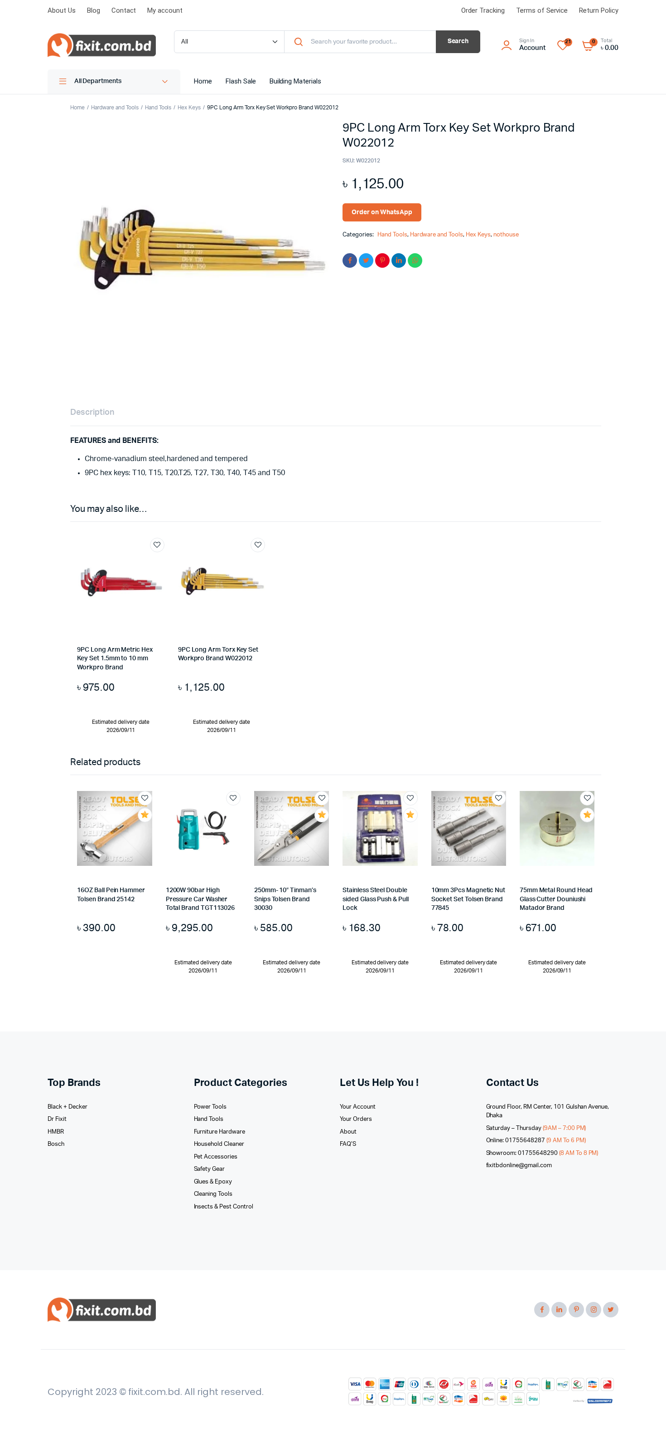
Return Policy (598, 10)
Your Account (358, 1107)
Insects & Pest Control (223, 1207)
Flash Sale (241, 81)
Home (203, 81)
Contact (123, 10)
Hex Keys (189, 107)
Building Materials (295, 81)
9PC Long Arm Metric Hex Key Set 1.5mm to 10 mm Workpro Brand (114, 659)
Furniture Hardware (219, 1132)
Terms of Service (542, 10)
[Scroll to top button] (645, 1413)
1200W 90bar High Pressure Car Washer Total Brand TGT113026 (200, 899)
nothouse (506, 235)
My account (165, 10)
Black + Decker (67, 1107)
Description (92, 412)
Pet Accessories (216, 1157)
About (348, 1132)
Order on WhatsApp (382, 212)
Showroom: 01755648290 (542, 1153)
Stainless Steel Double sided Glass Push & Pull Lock (375, 899)
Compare (161, 562)
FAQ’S (348, 1144)
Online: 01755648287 (536, 1141)
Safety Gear (209, 1169)
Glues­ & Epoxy (213, 1182)
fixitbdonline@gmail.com (519, 1166)
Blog (93, 10)
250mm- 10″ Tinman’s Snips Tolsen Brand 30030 (285, 899)
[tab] (92, 413)
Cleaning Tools (213, 1194)
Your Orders (356, 1119)
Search (458, 41)
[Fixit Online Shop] (102, 45)
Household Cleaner (219, 1144)
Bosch (56, 1144)
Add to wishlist (157, 545)
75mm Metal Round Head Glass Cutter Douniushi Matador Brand (556, 899)
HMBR (56, 1132)
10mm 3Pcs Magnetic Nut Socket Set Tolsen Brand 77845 (468, 899)
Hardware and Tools (114, 107)
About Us (62, 10)
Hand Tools (158, 107)
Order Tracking (483, 10)
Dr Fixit (57, 1119)
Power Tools (210, 1107)
